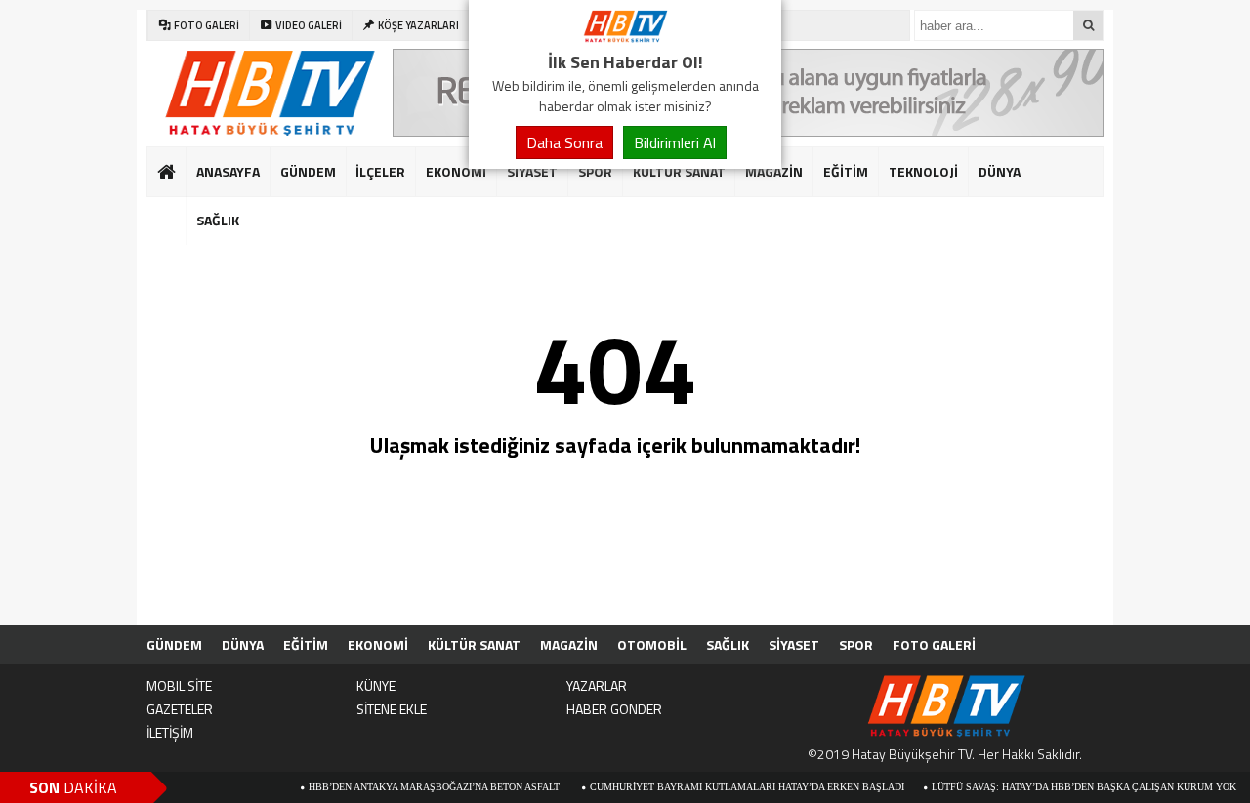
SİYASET (532, 171)
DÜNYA (1000, 171)
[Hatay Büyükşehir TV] (625, 37)
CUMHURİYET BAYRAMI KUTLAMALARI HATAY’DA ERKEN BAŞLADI (732, 787)
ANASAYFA (228, 171)
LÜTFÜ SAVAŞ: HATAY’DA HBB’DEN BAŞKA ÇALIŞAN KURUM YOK (1069, 787)
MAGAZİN (774, 171)
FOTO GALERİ (934, 644)
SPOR (595, 171)
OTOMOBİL (652, 644)
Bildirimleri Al (675, 142)
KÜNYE (376, 685)
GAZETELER (179, 709)
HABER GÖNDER (614, 709)
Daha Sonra (564, 142)
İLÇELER (380, 171)
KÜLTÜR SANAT (679, 171)
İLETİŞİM (169, 732)
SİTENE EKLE (391, 709)
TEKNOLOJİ (923, 171)
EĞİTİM (845, 171)
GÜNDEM (308, 171)
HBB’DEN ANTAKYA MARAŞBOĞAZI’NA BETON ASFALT (421, 787)
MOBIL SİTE (179, 685)
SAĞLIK (727, 644)
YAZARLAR (596, 685)
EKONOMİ (456, 171)
